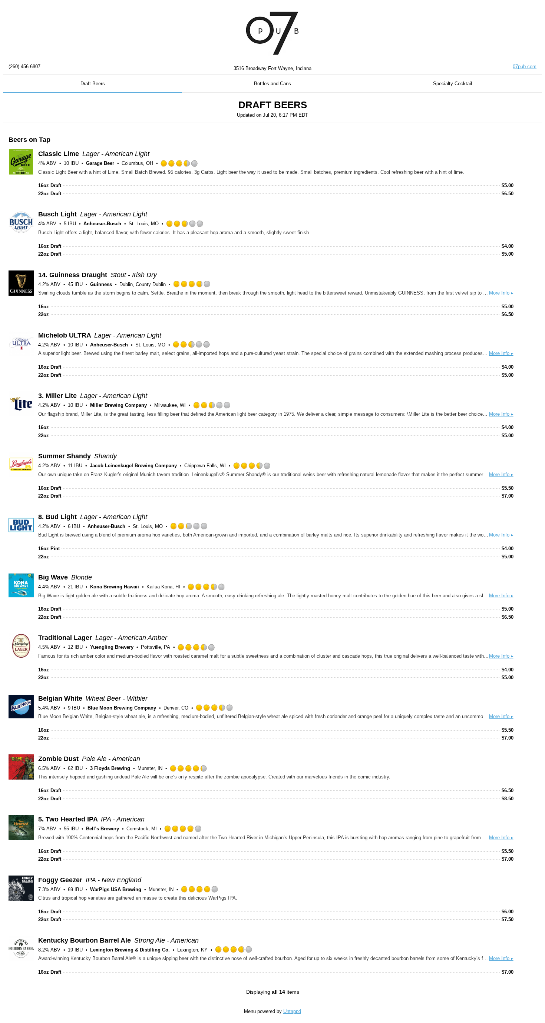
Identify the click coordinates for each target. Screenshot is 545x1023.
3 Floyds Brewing (110, 768)
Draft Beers (92, 83)
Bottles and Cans (272, 83)
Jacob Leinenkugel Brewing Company (133, 465)
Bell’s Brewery (102, 828)
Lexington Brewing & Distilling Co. (130, 950)
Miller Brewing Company (118, 405)
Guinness (101, 284)
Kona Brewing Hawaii (114, 586)
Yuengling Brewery (111, 647)
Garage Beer (100, 163)
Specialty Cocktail (452, 83)
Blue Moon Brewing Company (121, 708)
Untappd (292, 1011)
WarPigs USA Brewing (115, 889)
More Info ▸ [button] (501, 293)
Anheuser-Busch (102, 223)
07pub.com (524, 66)
